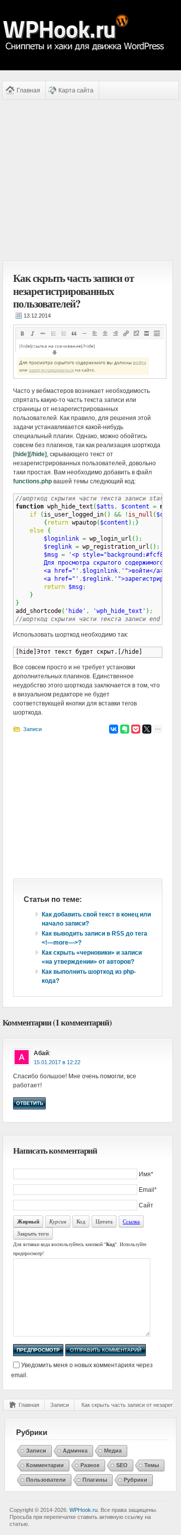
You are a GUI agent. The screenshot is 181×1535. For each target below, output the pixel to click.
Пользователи (46, 1480)
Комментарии (45, 1465)
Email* (148, 1189)
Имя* (146, 1174)
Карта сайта (76, 90)
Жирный (28, 1221)
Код (80, 1221)
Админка (75, 1451)
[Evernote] (124, 729)
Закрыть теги (33, 1233)
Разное (90, 1465)
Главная (28, 90)
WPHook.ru (83, 1510)
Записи (32, 729)
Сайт (146, 1205)
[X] (146, 729)
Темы (151, 1465)
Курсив (57, 1221)
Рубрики (135, 1480)
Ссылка (131, 1221)
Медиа (113, 1451)
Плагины (94, 1480)
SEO (122, 1465)
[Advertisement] (88, 180)
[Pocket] (135, 729)
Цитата (104, 1221)
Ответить (29, 1103)
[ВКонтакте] (113, 729)
